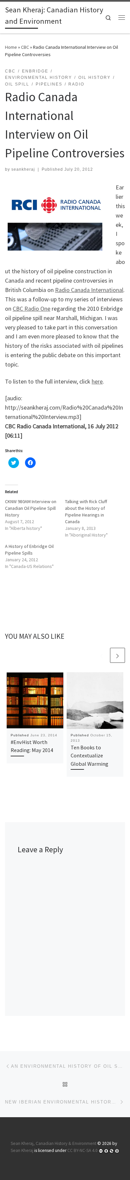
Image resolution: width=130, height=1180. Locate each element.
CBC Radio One (31, 308)
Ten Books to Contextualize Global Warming (89, 755)
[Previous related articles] (101, 655)
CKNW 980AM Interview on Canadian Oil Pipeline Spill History (30, 508)
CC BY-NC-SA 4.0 (82, 1150)
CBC (25, 47)
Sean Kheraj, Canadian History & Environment (53, 1143)
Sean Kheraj (22, 1150)
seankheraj (23, 169)
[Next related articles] (117, 655)
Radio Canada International (89, 290)
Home (11, 47)
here (97, 381)
